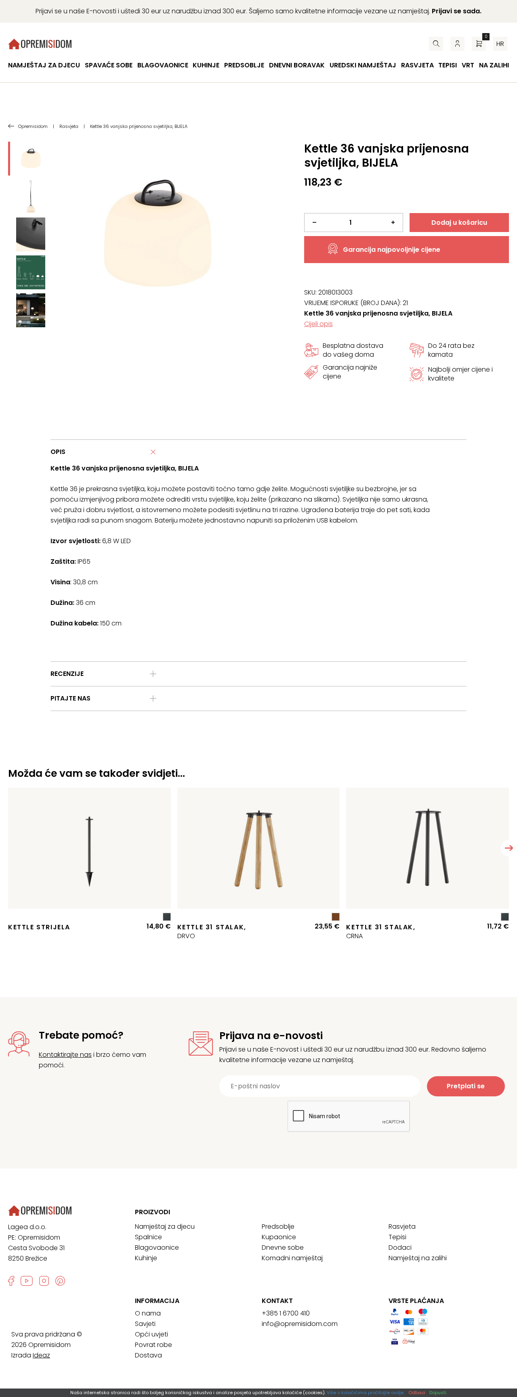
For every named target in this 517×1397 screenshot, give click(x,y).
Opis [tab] (57, 451)
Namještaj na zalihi (418, 1258)
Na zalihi (494, 65)
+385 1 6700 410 (286, 1313)
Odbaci (416, 1392)
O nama (148, 1313)
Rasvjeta (417, 65)
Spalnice (148, 1237)
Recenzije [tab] (67, 673)
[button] (509, 848)
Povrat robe (153, 1344)
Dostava (148, 1355)
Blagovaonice (162, 65)
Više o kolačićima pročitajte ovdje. (365, 1392)
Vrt (468, 65)
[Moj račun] (457, 44)
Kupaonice (279, 1237)
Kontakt (277, 1301)
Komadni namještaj (292, 1258)
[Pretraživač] (436, 44)
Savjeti (145, 1323)
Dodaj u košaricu (459, 222)
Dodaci (400, 1247)
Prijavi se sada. (456, 11)
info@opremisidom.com (300, 1323)
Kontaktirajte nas (65, 1054)
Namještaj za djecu (44, 65)
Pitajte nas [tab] (70, 698)
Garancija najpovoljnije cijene (391, 249)
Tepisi (447, 65)
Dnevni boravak (297, 65)
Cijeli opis (318, 323)
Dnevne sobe (283, 1247)
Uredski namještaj (363, 65)
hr (500, 43)
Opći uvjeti (151, 1334)
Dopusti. (438, 1392)
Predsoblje (244, 65)
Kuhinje (206, 65)
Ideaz (41, 1355)
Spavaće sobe (108, 65)
